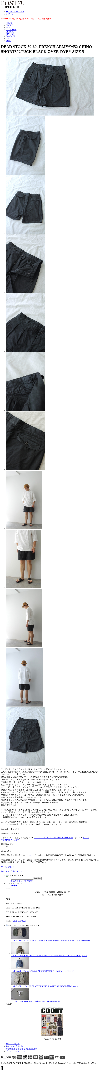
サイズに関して (8, 867)
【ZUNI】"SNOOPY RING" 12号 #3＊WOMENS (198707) (35, 1001)
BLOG (8, 41)
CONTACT (10, 36)
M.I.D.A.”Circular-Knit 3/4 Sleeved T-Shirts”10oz (53, 838)
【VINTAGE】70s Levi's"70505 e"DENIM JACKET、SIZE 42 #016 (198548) (42, 971)
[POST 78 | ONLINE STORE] (12, 7)
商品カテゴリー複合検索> (22, 881)
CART (16, 12)
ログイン (10, 14)
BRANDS (10, 32)
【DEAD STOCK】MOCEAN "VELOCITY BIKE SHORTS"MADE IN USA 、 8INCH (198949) (50, 940)
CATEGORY (11, 30)
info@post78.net (19, 921)
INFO (8, 38)
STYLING (10, 34)
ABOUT (9, 25)
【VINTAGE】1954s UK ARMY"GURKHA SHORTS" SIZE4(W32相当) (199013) (44, 986)
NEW (8, 27)
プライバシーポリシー (15, 1051)
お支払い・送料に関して (11, 871)
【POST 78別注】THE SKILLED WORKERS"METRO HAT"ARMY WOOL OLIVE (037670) (49, 956)
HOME (9, 23)
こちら (29, 855)
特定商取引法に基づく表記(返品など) (22, 1049)
